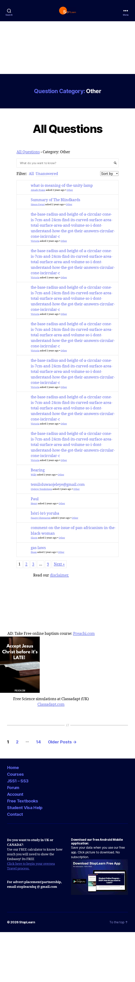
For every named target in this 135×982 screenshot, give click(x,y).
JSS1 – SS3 (17, 780)
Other (70, 190)
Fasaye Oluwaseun (41, 518)
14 (38, 741)
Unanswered (47, 173)
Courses (15, 774)
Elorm (34, 537)
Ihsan (34, 552)
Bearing (38, 470)
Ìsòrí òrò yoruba (45, 513)
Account (15, 794)
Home (13, 767)
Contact (15, 814)
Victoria (35, 241)
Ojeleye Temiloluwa (41, 489)
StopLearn (27, 922)
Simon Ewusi (38, 204)
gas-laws (38, 548)
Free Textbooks (22, 800)
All (31, 173)
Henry (34, 503)
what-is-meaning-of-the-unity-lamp (62, 185)
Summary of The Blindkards (55, 200)
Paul (35, 499)
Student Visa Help (25, 807)
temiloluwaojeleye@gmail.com (58, 484)
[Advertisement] (67, 47)
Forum (13, 787)
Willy (34, 474)
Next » (59, 564)
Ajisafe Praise (38, 190)
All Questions (67, 128)
